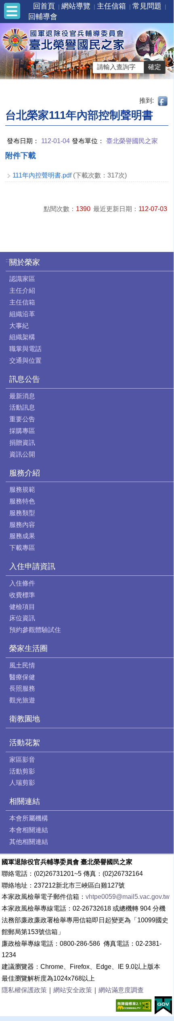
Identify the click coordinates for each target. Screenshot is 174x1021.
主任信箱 (111, 6)
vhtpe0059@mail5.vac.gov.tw (128, 896)
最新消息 (22, 396)
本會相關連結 (28, 830)
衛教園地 (24, 718)
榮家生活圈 (28, 648)
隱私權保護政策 (24, 990)
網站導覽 (75, 6)
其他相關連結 (28, 841)
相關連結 (24, 801)
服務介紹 (24, 473)
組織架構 (22, 337)
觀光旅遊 (22, 700)
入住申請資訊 (32, 566)
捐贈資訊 (22, 442)
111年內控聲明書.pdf (42, 175)
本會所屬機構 (28, 818)
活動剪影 (22, 771)
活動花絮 (24, 742)
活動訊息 (22, 407)
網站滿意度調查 (121, 990)
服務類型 (22, 512)
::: (8, 260)
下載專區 (22, 547)
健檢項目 (22, 606)
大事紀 (19, 325)
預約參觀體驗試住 (35, 629)
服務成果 (22, 536)
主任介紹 (22, 290)
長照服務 (22, 688)
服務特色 (22, 501)
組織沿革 (22, 314)
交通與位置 (25, 360)
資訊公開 (22, 454)
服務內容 (22, 524)
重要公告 (22, 419)
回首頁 (44, 6)
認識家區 (22, 278)
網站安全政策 (72, 990)
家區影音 (22, 759)
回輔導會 (42, 17)
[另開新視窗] (133, 1004)
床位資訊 (22, 618)
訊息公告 (24, 379)
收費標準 (22, 595)
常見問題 (146, 6)
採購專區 (22, 430)
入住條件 (22, 583)
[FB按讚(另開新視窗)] (163, 100)
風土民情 (22, 665)
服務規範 (22, 489)
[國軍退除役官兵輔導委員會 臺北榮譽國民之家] (63, 39)
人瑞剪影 (22, 782)
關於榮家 (24, 262)
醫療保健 (22, 677)
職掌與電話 (25, 348)
